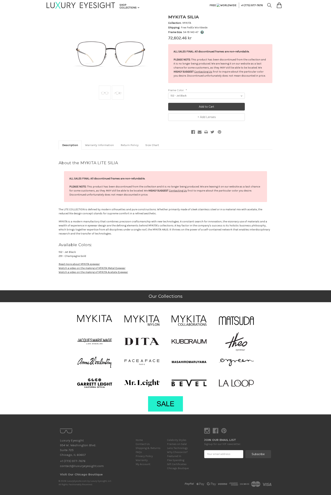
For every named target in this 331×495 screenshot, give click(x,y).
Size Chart (152, 145)
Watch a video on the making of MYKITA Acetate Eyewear (93, 272)
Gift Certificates (177, 464)
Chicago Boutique (178, 468)
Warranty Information (99, 145)
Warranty (142, 460)
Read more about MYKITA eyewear (79, 264)
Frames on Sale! (177, 444)
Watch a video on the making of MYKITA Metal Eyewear (92, 268)
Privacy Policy (144, 456)
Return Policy (129, 145)
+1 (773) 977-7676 (252, 5)
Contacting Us (203, 71)
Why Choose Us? (177, 452)
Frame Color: (177, 90)
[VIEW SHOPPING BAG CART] (279, 5)
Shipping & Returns (148, 448)
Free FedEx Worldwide (194, 27)
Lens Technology (177, 448)
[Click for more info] (201, 32)
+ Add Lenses (206, 117)
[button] (94, 318)
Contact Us (143, 444)
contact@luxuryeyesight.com (82, 466)
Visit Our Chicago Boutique (81, 474)
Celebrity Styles (176, 440)
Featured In (174, 456)
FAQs (139, 452)
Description (70, 145)
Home (139, 440)
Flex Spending (175, 460)
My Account (143, 464)
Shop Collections (128, 6)
